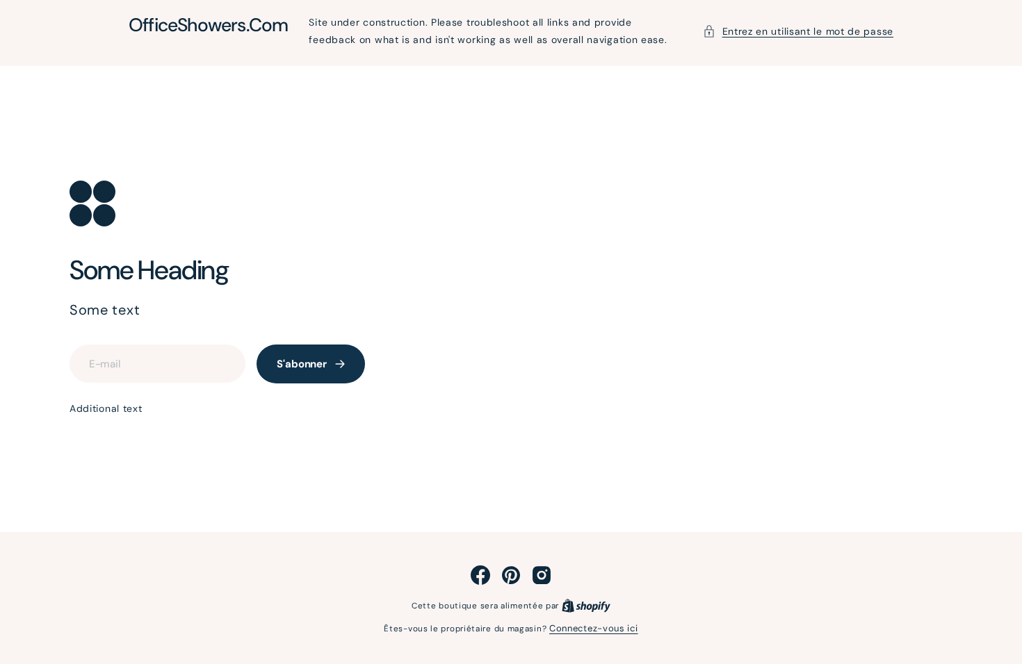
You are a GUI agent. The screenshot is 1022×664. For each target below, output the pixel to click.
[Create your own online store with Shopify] (586, 605)
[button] (798, 31)
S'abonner (302, 364)
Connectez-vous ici (593, 628)
